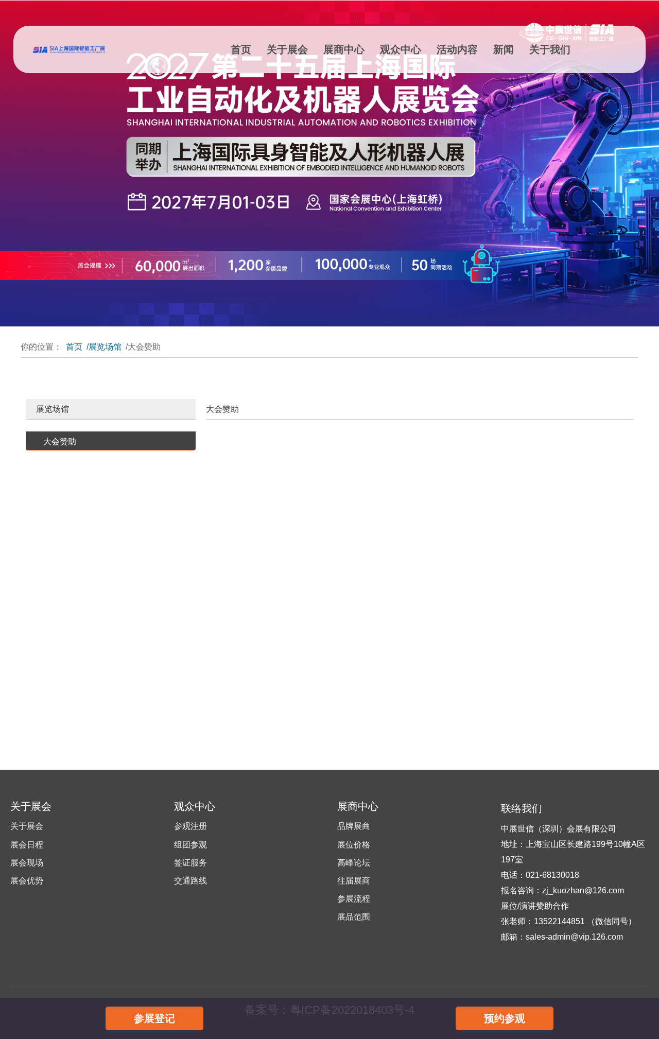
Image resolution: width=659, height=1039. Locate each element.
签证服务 (190, 862)
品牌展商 (353, 826)
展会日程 (26, 844)
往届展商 (353, 880)
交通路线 (190, 880)
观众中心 (400, 49)
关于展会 (287, 49)
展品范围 (353, 916)
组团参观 (190, 844)
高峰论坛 (353, 862)
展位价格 (353, 844)
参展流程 (353, 898)
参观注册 (190, 826)
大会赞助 (59, 441)
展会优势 (26, 880)
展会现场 (26, 862)
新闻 (503, 49)
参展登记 (154, 1018)
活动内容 (457, 49)
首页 (241, 49)
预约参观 (504, 1018)
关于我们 (549, 49)
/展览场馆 (104, 346)
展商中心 (344, 49)
